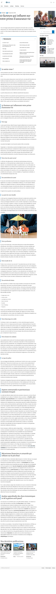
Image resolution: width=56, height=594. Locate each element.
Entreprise (3, 556)
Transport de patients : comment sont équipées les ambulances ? (18, 553)
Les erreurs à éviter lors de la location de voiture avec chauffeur (50, 42)
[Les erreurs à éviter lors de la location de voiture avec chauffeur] (43, 41)
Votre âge (4, 48)
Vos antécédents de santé (7, 53)
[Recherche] (51, 2)
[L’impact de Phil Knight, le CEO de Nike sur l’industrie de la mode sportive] (43, 49)
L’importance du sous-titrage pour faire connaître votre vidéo (30, 553)
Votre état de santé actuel (7, 51)
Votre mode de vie (6, 61)
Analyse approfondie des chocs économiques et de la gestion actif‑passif (26, 61)
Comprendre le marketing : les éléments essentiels (47, 63)
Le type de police (23, 50)
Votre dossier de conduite (25, 47)
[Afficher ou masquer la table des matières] (23, 39)
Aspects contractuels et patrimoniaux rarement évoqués (27, 53)
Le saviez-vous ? (5, 42)
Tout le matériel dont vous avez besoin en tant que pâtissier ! (6, 553)
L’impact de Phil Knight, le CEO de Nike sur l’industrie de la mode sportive (50, 51)
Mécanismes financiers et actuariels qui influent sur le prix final (27, 57)
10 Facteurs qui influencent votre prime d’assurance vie (8, 46)
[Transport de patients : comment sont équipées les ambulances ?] (18, 546)
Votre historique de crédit (25, 45)
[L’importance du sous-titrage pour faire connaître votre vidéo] (31, 546)
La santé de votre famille (7, 56)
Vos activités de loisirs (24, 42)
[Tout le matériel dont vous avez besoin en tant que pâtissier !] (6, 546)
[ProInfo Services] (8, 2)
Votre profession (5, 58)
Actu (14, 556)
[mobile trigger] (2, 2)
